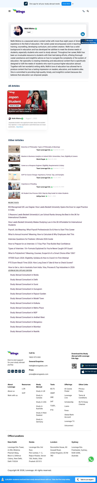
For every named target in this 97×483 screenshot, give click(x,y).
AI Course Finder (68, 390)
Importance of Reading (29, 184)
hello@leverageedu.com (38, 366)
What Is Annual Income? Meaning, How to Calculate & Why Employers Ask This (41, 234)
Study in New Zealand (41, 414)
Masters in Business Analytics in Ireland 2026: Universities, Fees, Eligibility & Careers (49, 156)
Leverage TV (69, 421)
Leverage (29, 470)
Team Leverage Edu (43, 150)
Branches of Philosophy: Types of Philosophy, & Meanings (40, 147)
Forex (66, 410)
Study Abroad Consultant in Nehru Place (27, 308)
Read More (19, 127)
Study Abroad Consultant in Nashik (24, 331)
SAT (51, 401)
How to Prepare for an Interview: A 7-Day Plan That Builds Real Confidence (39, 244)
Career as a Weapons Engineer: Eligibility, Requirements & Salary (42, 165)
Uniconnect (68, 425)
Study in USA (41, 402)
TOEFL (52, 406)
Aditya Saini (40, 196)
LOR (23, 389)
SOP (23, 393)
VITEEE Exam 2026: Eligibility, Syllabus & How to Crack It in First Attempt (38, 258)
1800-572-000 (35, 357)
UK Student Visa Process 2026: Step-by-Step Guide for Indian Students (45, 193)
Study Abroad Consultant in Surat (24, 284)
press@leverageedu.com (38, 374)
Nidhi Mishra (16, 118)
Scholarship (68, 402)
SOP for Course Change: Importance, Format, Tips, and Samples (42, 175)
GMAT (52, 393)
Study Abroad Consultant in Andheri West (27, 317)
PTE (51, 410)
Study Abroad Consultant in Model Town (27, 298)
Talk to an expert (86, 480)
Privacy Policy (81, 390)
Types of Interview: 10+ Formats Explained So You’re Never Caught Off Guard (40, 248)
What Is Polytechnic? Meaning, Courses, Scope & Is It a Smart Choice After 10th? (41, 253)
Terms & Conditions (83, 396)
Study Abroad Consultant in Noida (24, 275)
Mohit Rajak (40, 159)
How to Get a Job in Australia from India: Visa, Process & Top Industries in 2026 (41, 267)
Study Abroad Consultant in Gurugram (26, 289)
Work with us (13, 395)
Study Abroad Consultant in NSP (23, 312)
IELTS (52, 389)
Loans (66, 406)
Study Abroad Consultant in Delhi (24, 279)
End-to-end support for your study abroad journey (16, 362)
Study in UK (40, 391)
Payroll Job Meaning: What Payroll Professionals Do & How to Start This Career (41, 230)
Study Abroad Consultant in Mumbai (25, 327)
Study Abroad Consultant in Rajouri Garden (28, 294)
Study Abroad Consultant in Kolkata (25, 303)
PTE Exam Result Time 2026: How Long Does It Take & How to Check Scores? (40, 263)
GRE (51, 397)
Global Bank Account (69, 416)
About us (11, 391)
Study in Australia (39, 407)
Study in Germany (39, 420)
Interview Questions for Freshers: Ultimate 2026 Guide (30, 239)
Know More (66, 4)
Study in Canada (39, 396)
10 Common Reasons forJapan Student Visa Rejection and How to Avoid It (25, 110)
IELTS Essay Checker (83, 403)
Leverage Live (68, 396)
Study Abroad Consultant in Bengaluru (26, 322)
